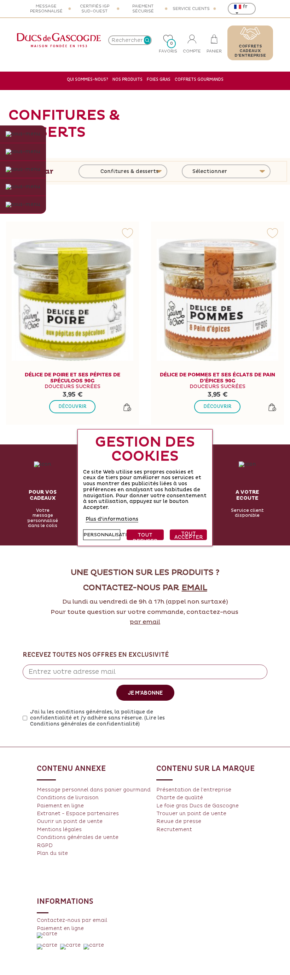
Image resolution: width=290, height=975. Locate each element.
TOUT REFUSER (145, 536)
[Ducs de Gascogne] (59, 40)
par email (145, 622)
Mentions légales (59, 829)
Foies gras (158, 79)
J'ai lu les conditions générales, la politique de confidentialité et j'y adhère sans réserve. (97, 718)
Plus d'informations (112, 519)
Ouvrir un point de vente (70, 821)
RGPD (45, 845)
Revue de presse (178, 821)
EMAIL (194, 588)
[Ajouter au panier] (127, 407)
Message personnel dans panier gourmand (94, 790)
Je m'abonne (145, 692)
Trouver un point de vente (191, 814)
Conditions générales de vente (77, 837)
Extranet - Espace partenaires (78, 814)
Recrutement (174, 829)
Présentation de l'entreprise (193, 790)
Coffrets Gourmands (199, 79)
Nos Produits (127, 79)
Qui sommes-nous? (87, 79)
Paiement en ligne (60, 806)
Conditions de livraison (68, 798)
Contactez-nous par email (72, 920)
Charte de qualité (179, 798)
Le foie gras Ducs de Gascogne (197, 806)
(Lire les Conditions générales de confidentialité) (97, 721)
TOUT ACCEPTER (188, 535)
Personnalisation (101, 535)
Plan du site (52, 853)
